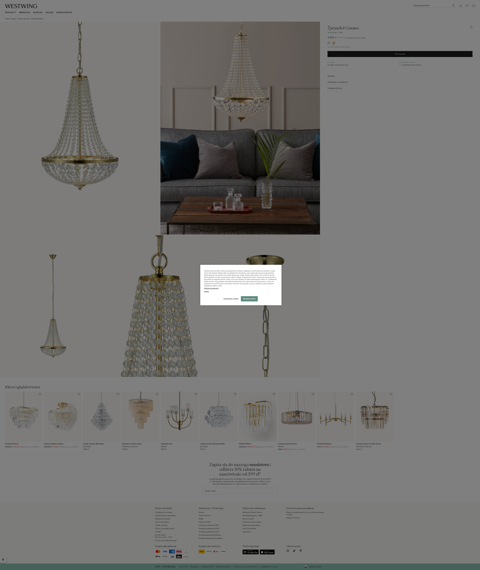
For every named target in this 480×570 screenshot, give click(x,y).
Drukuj (206, 291)
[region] (241, 285)
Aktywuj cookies (249, 299)
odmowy (252, 284)
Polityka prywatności (211, 288)
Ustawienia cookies (231, 299)
